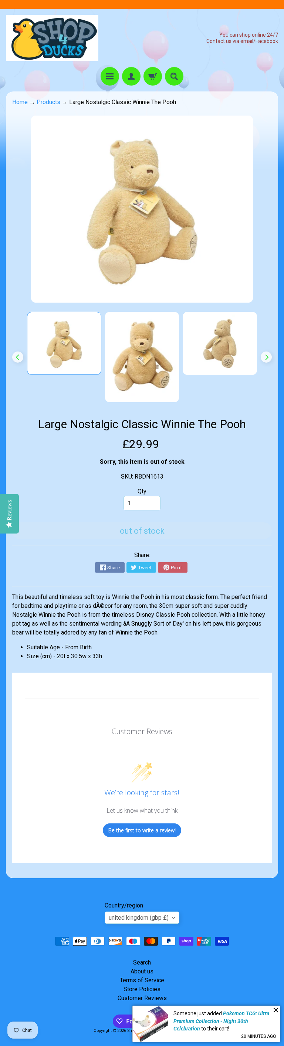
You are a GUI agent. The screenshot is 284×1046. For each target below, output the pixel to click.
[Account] (131, 76)
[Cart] (152, 76)
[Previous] (17, 357)
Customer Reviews (142, 998)
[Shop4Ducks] (52, 38)
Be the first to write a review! (142, 830)
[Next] (266, 357)
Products (48, 102)
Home (20, 102)
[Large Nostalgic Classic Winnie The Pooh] (64, 343)
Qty (142, 491)
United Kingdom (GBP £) (139, 917)
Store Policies (142, 989)
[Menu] (110, 76)
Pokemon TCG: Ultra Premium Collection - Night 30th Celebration (221, 1021)
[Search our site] (174, 76)
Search (142, 962)
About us (142, 971)
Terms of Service (142, 980)
